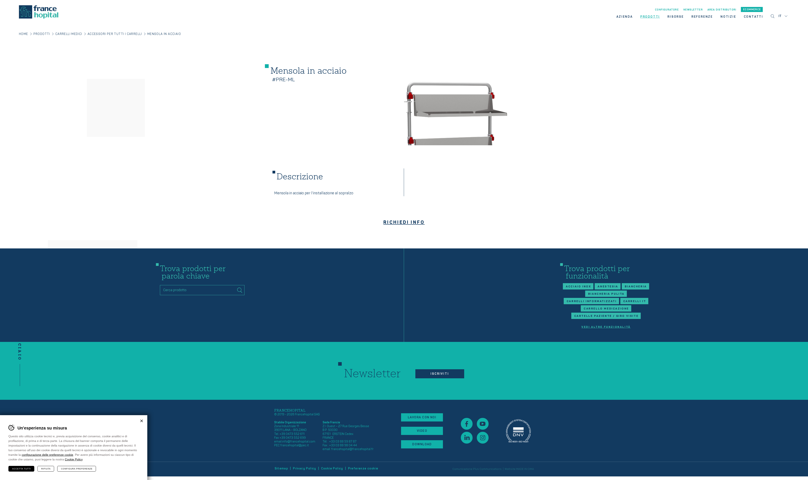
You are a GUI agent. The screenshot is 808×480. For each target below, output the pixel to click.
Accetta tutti (21, 469)
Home (23, 34)
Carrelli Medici (68, 34)
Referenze (702, 16)
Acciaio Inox (578, 286)
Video (422, 431)
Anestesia (608, 286)
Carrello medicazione (606, 308)
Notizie (728, 16)
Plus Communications (487, 469)
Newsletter (693, 10)
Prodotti (650, 16)
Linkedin (467, 438)
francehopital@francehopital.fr (352, 449)
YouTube (483, 424)
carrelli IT (634, 301)
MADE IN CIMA (525, 469)
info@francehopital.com (298, 441)
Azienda (624, 16)
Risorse (675, 16)
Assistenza (518, 431)
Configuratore (667, 10)
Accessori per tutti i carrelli (115, 34)
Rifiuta (46, 469)
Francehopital (38, 12)
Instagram (483, 438)
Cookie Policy (332, 468)
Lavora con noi (422, 417)
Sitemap (281, 468)
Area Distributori (721, 10)
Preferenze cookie (363, 468)
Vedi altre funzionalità (606, 327)
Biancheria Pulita (606, 294)
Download (422, 444)
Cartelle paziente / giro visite (606, 316)
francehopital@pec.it (294, 445)
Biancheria (636, 286)
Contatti (753, 16)
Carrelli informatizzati (592, 301)
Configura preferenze (77, 469)
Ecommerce (752, 9)
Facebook (467, 424)
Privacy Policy (304, 468)
